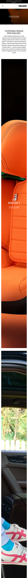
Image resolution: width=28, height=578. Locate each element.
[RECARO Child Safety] (23, 6)
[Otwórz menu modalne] (2, 6)
